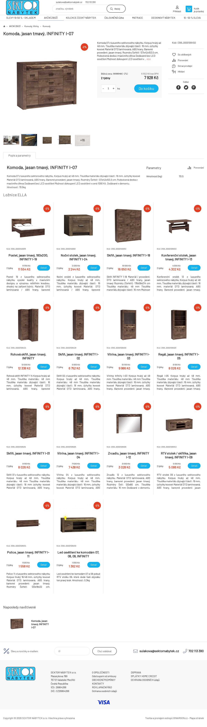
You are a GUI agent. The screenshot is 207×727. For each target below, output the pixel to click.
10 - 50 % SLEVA (192, 17)
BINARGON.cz (180, 718)
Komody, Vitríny (31, 26)
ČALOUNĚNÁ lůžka (114, 17)
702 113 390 (90, 2)
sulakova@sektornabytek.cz (69, 2)
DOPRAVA (136, 672)
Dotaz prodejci (185, 65)
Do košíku (146, 88)
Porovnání (183, 60)
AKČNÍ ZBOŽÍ (51, 17)
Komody (46, 26)
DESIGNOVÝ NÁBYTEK (163, 17)
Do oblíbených (184, 54)
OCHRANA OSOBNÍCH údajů (145, 679)
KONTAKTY (98, 683)
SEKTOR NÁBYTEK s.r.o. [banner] (22, 7)
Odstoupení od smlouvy (104, 676)
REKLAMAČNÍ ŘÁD (102, 687)
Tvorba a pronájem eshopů (159, 718)
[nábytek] (4, 26)
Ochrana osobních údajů (104, 691)
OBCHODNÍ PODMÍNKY (103, 679)
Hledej (117, 8)
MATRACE (137, 17)
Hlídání (181, 71)
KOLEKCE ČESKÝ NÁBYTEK (81, 17)
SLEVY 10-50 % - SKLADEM (21, 17)
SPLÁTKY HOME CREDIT (144, 676)
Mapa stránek (197, 718)
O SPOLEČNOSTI (100, 672)
